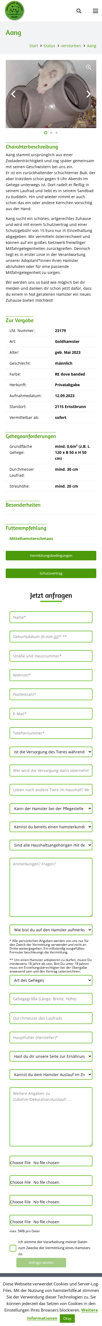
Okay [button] (67, 1318)
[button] (79, 11)
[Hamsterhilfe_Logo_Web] (15, 11)
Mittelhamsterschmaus (31, 538)
